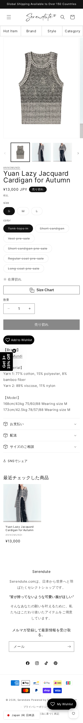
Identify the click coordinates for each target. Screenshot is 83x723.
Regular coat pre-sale (27, 259)
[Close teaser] (14, 351)
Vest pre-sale (20, 239)
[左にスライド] (5, 153)
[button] (9, 17)
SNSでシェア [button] (17, 461)
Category (72, 31)
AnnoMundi (11, 167)
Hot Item (10, 31)
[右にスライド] (78, 153)
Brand (31, 31)
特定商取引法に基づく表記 (43, 713)
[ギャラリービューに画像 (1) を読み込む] (20, 152)
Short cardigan (54, 229)
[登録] (69, 646)
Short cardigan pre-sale (29, 249)
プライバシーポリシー (36, 706)
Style (52, 31)
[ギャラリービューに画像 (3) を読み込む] (62, 152)
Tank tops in (19, 229)
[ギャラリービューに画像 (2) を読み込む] (41, 152)
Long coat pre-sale (25, 269)
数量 (6, 299)
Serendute (23, 699)
